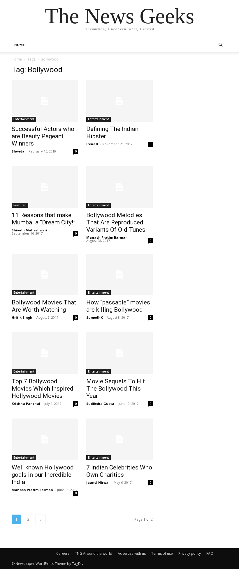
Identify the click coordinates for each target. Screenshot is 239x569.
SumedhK (94, 317)
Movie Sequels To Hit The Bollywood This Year (115, 388)
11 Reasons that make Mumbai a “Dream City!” (43, 219)
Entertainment (23, 119)
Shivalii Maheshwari (29, 230)
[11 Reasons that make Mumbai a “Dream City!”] (45, 187)
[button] (220, 45)
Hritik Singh (22, 317)
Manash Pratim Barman (107, 237)
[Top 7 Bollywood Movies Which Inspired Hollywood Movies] (45, 353)
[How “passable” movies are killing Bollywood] (119, 274)
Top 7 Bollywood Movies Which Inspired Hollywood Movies (42, 388)
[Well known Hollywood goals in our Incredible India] (45, 439)
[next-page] (40, 519)
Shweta (18, 151)
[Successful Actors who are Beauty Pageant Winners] (45, 101)
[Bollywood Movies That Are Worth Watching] (45, 274)
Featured (20, 205)
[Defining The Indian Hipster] (119, 101)
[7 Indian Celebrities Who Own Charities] (119, 439)
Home (17, 59)
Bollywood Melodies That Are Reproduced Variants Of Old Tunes (115, 222)
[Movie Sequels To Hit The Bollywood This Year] (119, 353)
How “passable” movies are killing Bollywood (118, 306)
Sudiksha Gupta (100, 403)
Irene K (92, 144)
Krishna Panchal (26, 403)
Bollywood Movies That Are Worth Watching (44, 306)
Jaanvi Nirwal (98, 482)
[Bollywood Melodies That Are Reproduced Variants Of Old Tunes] (119, 187)
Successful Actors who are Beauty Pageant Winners (43, 136)
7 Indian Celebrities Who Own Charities (119, 471)
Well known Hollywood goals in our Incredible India (43, 474)
